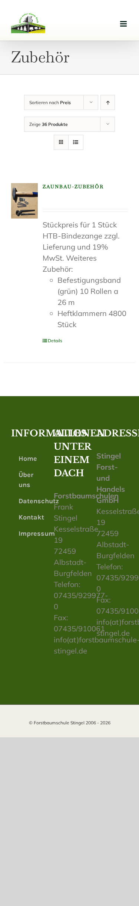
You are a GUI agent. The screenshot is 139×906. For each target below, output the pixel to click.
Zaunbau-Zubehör (73, 186)
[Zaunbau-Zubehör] (24, 201)
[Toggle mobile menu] (124, 24)
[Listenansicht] (76, 142)
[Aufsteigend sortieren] (107, 102)
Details (55, 340)
